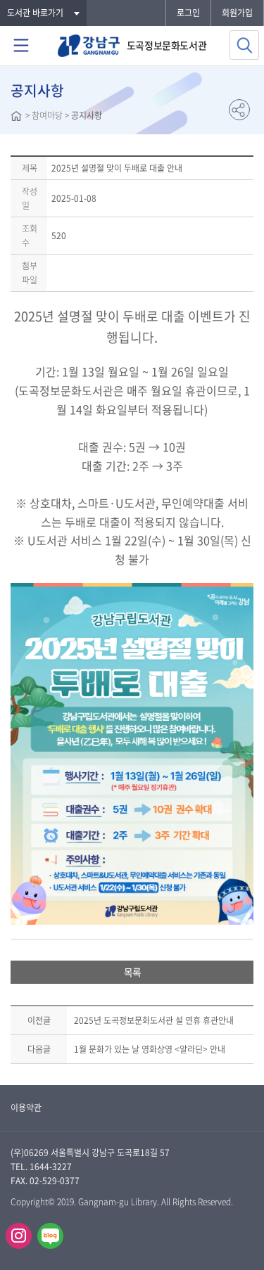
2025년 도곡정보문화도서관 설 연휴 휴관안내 (154, 1020)
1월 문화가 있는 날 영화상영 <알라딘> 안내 (149, 1049)
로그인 (188, 12)
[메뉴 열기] (21, 46)
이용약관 (26, 1107)
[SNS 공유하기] (239, 109)
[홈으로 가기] (16, 117)
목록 (132, 972)
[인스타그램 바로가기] (19, 1236)
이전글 (39, 1020)
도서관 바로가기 (35, 12)
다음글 (39, 1049)
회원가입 (237, 12)
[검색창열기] (244, 45)
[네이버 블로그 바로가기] (50, 1236)
